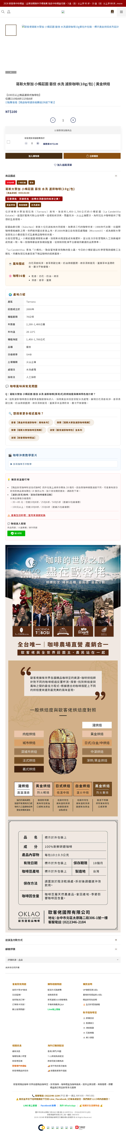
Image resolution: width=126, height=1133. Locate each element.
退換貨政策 (53, 994)
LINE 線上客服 (30, 1105)
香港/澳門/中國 (54, 1051)
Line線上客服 (54, 1009)
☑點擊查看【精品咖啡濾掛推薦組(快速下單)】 (30, 102)
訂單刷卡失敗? (18, 1004)
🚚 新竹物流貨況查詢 (57, 1065)
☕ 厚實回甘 (88, 1018)
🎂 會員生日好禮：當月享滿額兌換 (26, 515)
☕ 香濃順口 (88, 1023)
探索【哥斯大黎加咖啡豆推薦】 (27, 429)
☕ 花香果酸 (88, 1032)
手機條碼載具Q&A (56, 1004)
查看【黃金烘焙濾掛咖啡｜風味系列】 (30, 422)
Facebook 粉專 (48, 1105)
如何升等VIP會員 (19, 989)
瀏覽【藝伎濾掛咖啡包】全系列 (66, 429)
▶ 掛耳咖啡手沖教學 (21, 463)
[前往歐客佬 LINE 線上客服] (16, 532)
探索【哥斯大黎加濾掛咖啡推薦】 (74, 422)
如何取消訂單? (18, 999)
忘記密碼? (16, 994)
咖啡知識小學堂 (19, 1056)
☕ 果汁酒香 (88, 1037)
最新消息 (16, 1051)
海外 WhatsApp (68, 1105)
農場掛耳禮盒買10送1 (92, 994)
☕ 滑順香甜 (88, 1027)
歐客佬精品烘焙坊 (20, 1070)
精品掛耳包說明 (90, 999)
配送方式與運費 (55, 989)
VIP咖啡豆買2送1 (90, 989)
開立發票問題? (18, 1009)
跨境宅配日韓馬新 (56, 1060)
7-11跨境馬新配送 (56, 1056)
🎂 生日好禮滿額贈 (91, 1004)
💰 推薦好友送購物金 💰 (91, 1105)
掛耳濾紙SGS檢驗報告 (57, 999)
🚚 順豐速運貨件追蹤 (57, 1070)
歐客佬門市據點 (19, 1065)
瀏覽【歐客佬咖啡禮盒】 (24, 437)
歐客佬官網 (17, 1060)
